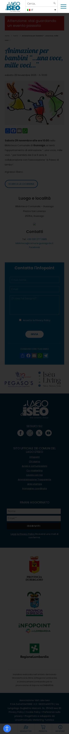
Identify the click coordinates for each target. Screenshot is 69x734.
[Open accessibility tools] (7, 728)
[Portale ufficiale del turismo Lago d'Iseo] (13, 6)
